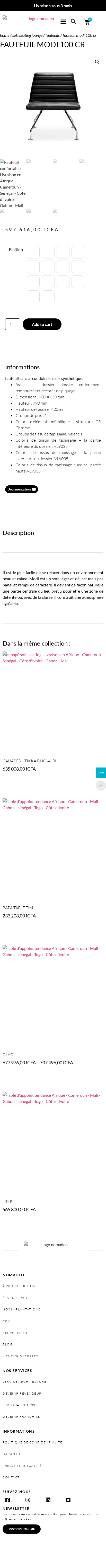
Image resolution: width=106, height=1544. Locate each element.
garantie (12, 1454)
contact (11, 1477)
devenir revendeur (22, 1393)
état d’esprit (15, 1298)
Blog (8, 1344)
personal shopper (21, 1405)
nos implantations (21, 1309)
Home (4, 35)
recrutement (16, 1333)
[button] (63, 21)
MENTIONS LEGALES (20, 1356)
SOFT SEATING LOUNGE (27, 35)
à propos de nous (20, 1286)
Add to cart (42, 324)
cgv (6, 1321)
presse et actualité (22, 1466)
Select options (19, 783)
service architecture (24, 1382)
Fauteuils (53, 35)
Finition (16, 249)
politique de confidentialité (32, 1442)
